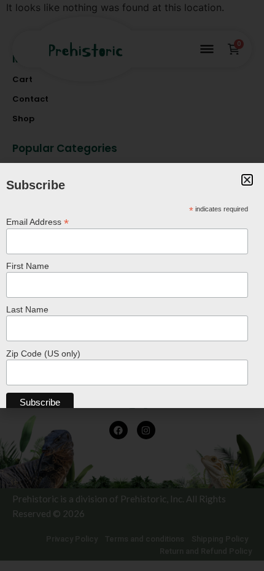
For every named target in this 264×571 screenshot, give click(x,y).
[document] (132, 285)
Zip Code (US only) (43, 353)
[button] (247, 179)
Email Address (37, 221)
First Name (27, 266)
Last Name (27, 309)
